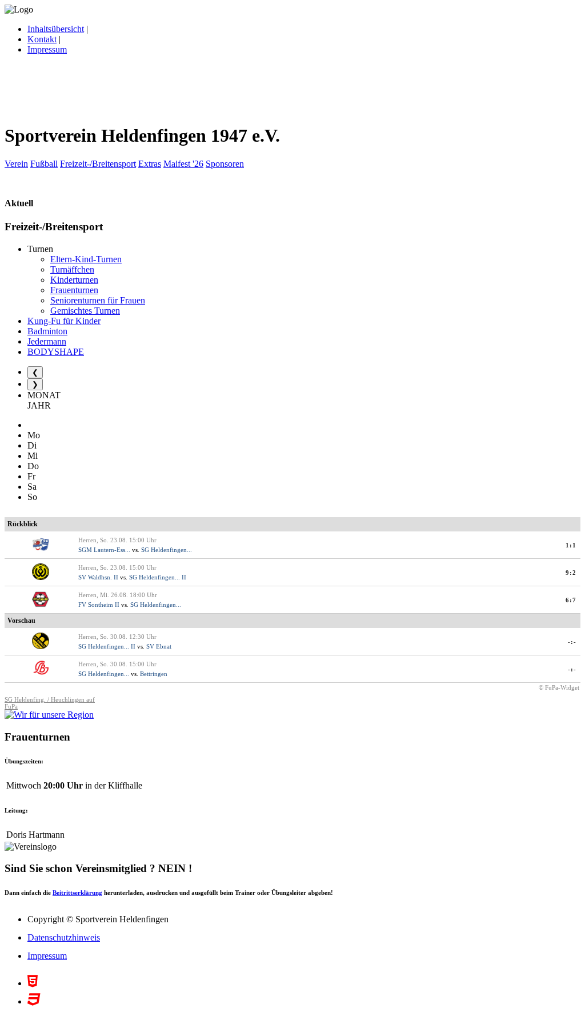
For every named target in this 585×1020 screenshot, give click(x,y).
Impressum (47, 49)
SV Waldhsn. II (98, 577)
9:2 (571, 572)
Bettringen (153, 673)
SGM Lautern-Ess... (104, 549)
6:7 (571, 600)
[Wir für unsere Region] (49, 714)
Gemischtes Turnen (85, 310)
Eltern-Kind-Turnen (86, 259)
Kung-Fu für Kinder (64, 321)
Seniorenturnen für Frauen (97, 300)
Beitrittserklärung (77, 892)
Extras (149, 164)
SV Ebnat (158, 646)
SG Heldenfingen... (166, 549)
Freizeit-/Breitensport (98, 164)
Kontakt (42, 39)
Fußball (44, 164)
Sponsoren (225, 164)
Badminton (47, 331)
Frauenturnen (74, 290)
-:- (572, 641)
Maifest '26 (183, 164)
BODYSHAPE (55, 352)
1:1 (571, 545)
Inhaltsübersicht (55, 29)
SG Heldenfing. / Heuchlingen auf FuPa (50, 703)
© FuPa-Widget (559, 687)
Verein (16, 164)
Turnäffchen (72, 269)
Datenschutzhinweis (63, 937)
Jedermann (46, 341)
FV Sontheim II (98, 604)
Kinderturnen (74, 280)
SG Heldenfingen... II (157, 577)
